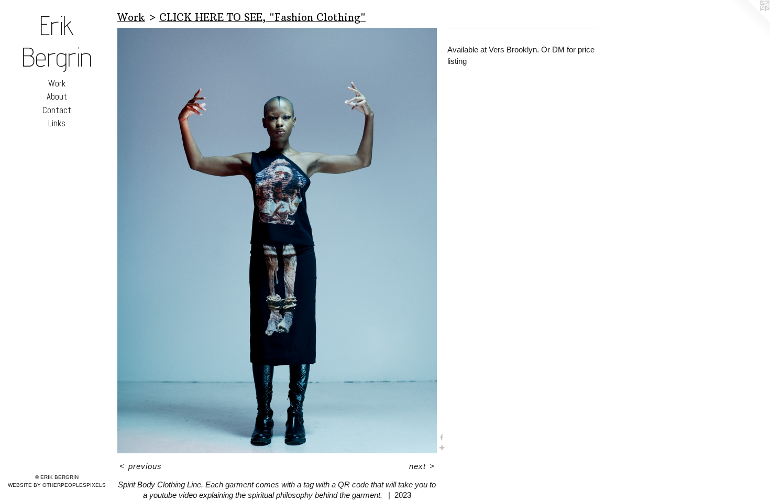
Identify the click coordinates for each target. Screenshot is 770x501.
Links (56, 123)
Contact (56, 110)
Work (56, 83)
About (57, 96)
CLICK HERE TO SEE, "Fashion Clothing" (262, 17)
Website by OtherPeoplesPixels (57, 485)
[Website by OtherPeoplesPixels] (749, 21)
